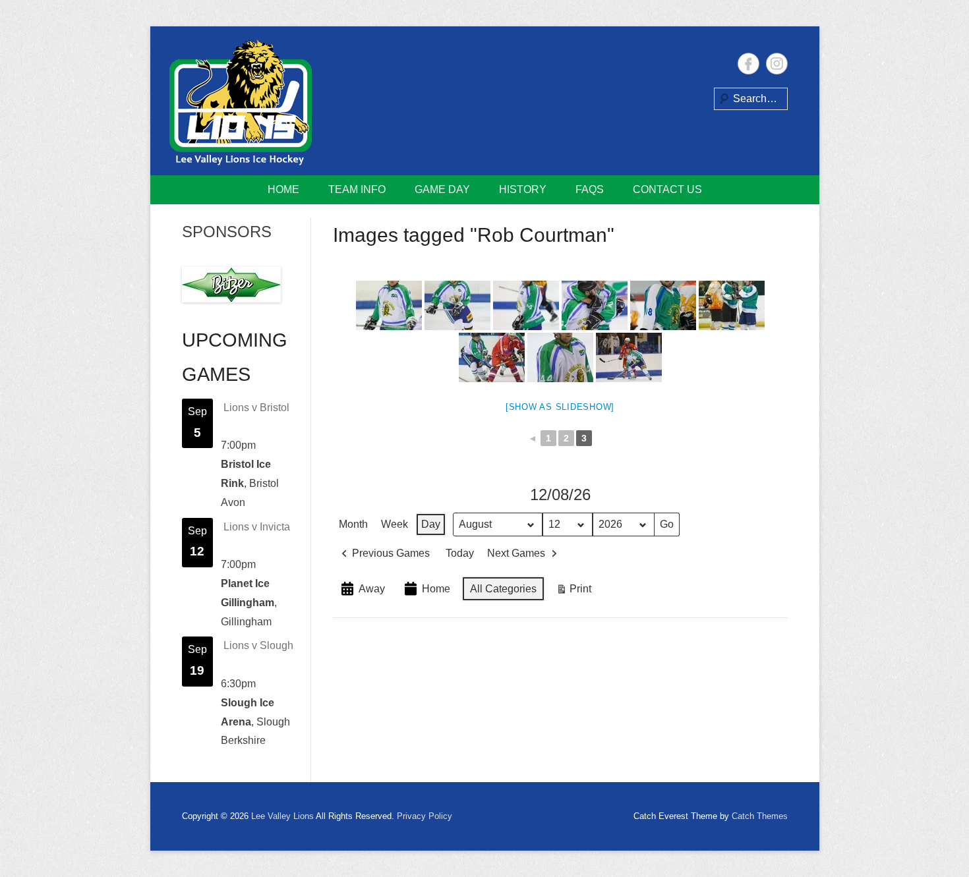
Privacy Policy (424, 816)
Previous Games (391, 553)
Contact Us (667, 189)
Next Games (516, 553)
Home (283, 189)
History (522, 189)
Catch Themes (760, 816)
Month (353, 524)
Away (372, 588)
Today (460, 553)
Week (394, 524)
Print (573, 592)
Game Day (442, 189)
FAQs (589, 189)
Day (430, 524)
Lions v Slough (258, 645)
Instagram (777, 63)
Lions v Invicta (256, 526)
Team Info (357, 189)
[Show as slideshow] (560, 407)
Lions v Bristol (256, 407)
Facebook (748, 63)
